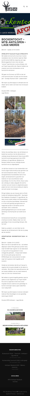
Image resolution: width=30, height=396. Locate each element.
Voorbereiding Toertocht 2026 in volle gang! (14, 360)
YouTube (15, 381)
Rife (4, 391)
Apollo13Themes (11, 394)
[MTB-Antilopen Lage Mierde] (10, 6)
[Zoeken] (24, 6)
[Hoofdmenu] (27, 6)
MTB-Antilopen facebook (15, 379)
